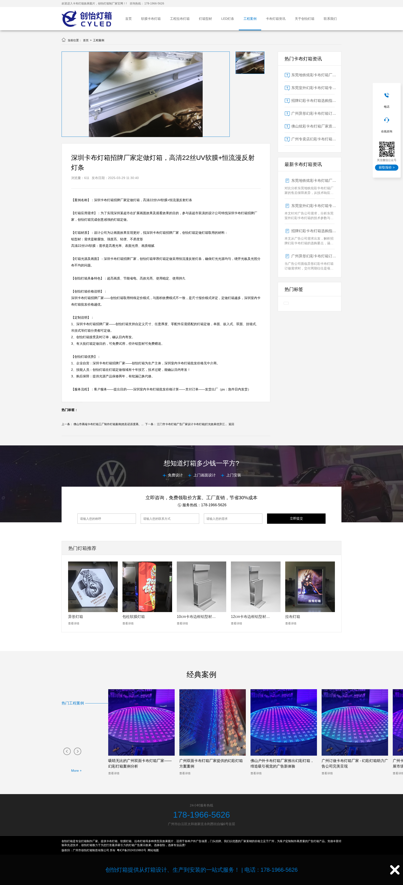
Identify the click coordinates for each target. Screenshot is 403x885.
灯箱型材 (205, 19)
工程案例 (250, 19)
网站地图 (153, 850)
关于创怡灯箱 (304, 19)
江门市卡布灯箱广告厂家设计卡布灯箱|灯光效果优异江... (192, 424)
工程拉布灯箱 (180, 19)
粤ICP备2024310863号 (131, 850)
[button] (67, 751)
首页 (128, 19)
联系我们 (330, 19)
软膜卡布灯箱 (151, 19)
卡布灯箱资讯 (275, 19)
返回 (231, 424)
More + (76, 770)
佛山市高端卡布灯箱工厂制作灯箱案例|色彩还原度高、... (108, 424)
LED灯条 (227, 19)
